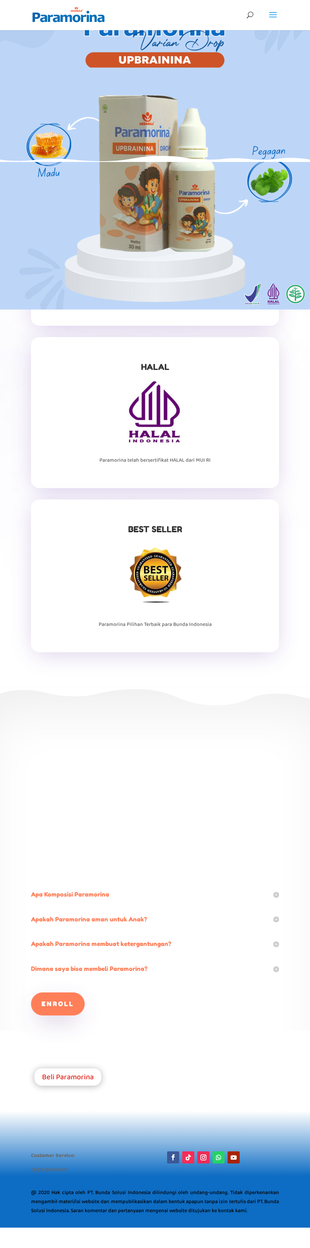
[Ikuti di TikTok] (188, 1157)
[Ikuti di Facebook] (173, 1157)
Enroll (58, 1004)
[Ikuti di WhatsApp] (218, 1157)
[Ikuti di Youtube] (234, 1157)
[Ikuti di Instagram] (203, 1157)
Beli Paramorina (68, 1077)
